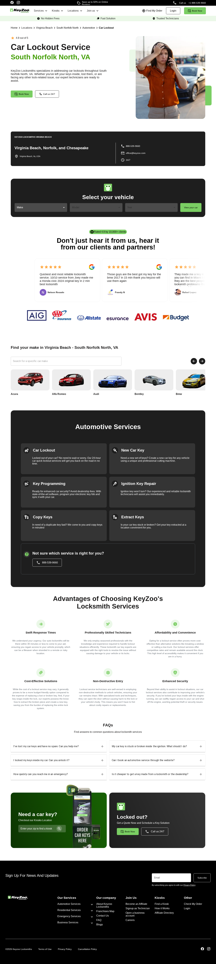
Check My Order (193, 904)
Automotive (88, 27)
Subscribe (202, 878)
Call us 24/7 (49, 94)
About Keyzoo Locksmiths (104, 905)
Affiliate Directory (164, 912)
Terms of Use (45, 949)
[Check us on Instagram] (18, 3)
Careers (130, 920)
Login (187, 908)
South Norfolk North (67, 27)
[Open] (64, 207)
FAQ (98, 920)
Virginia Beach (44, 27)
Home (14, 27)
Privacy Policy (65, 949)
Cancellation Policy (87, 949)
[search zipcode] (59, 828)
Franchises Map (105, 911)
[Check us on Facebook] (12, 3)
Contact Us (102, 915)
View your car (191, 207)
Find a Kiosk (162, 904)
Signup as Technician (138, 908)
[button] (59, 746)
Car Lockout (106, 27)
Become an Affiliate (136, 904)
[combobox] (38, 207)
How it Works (162, 908)
